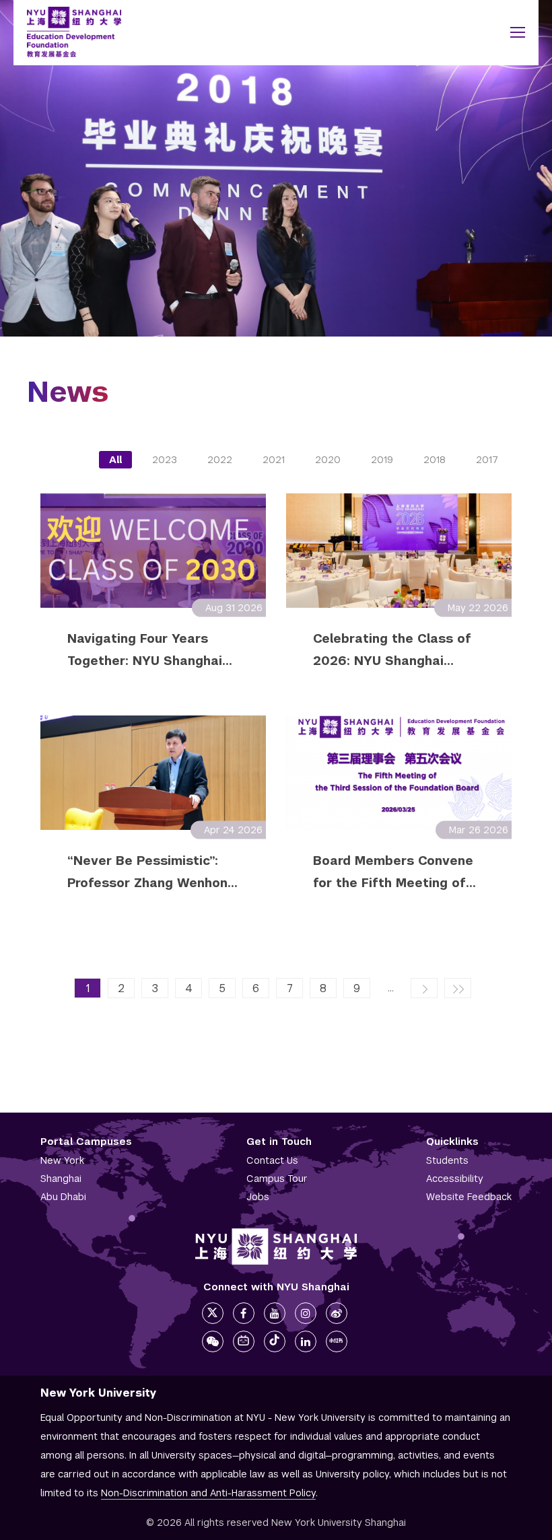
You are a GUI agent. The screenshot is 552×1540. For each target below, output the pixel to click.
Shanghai (60, 1178)
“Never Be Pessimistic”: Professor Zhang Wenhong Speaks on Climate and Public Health (151, 871)
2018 (434, 460)
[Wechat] (212, 1341)
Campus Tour (277, 1178)
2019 (382, 460)
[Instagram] (305, 1313)
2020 (328, 460)
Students (447, 1160)
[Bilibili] (243, 1341)
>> (458, 988)
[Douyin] (274, 1341)
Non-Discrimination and (208, 1493)
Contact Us (272, 1160)
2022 (219, 460)
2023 (164, 460)
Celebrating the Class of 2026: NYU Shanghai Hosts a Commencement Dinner (392, 649)
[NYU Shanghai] (276, 1246)
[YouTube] (274, 1313)
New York (62, 1160)
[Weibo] (336, 1313)
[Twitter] (212, 1313)
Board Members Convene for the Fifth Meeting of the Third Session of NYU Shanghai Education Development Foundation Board (393, 871)
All (115, 460)
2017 (487, 460)
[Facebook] (243, 1313)
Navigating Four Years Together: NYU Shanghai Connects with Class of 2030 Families (144, 649)
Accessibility (454, 1178)
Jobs (257, 1197)
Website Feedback (469, 1197)
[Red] (336, 1341)
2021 (274, 460)
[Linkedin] (305, 1341)
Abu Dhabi (63, 1197)
